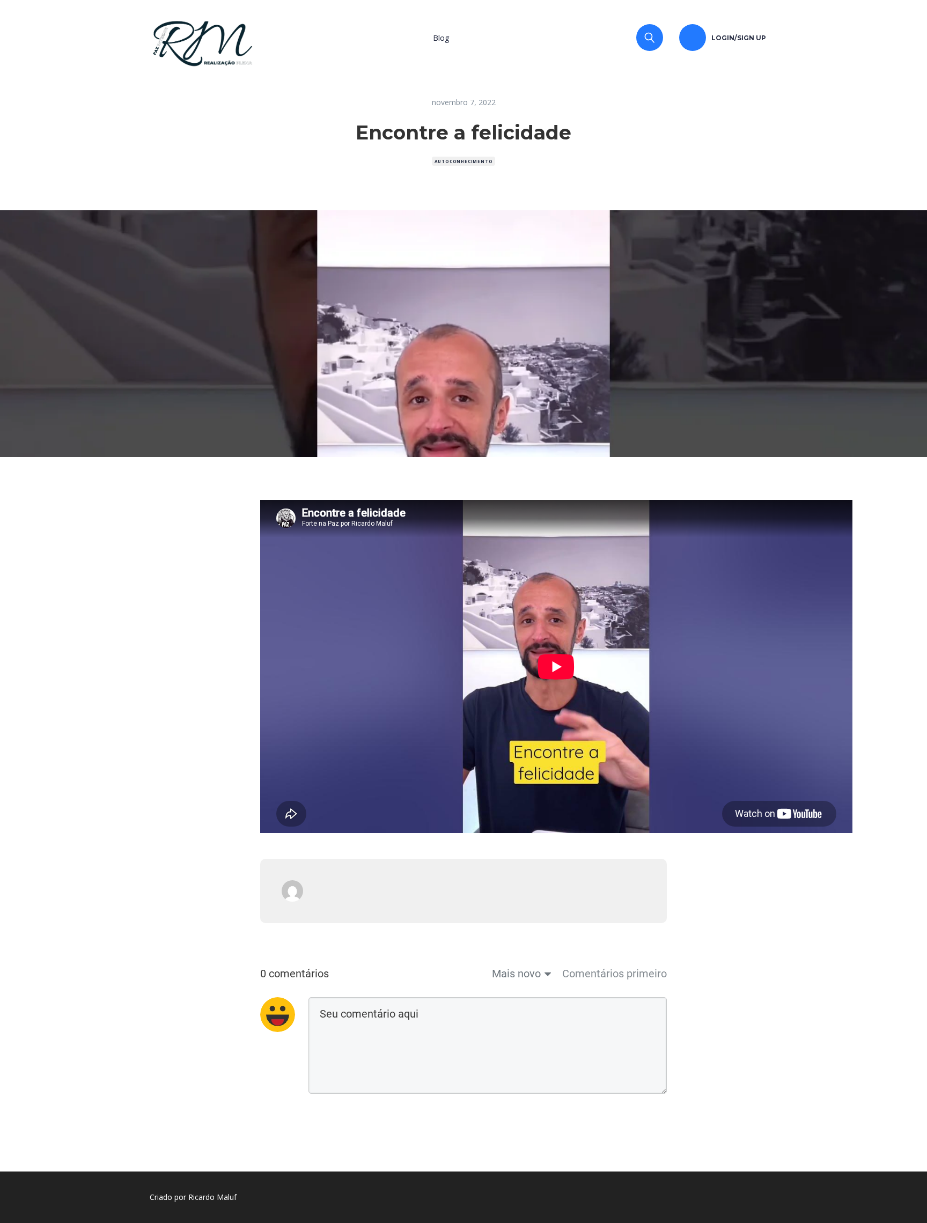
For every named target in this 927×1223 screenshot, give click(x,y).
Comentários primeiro (614, 973)
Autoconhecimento (464, 161)
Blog (441, 37)
